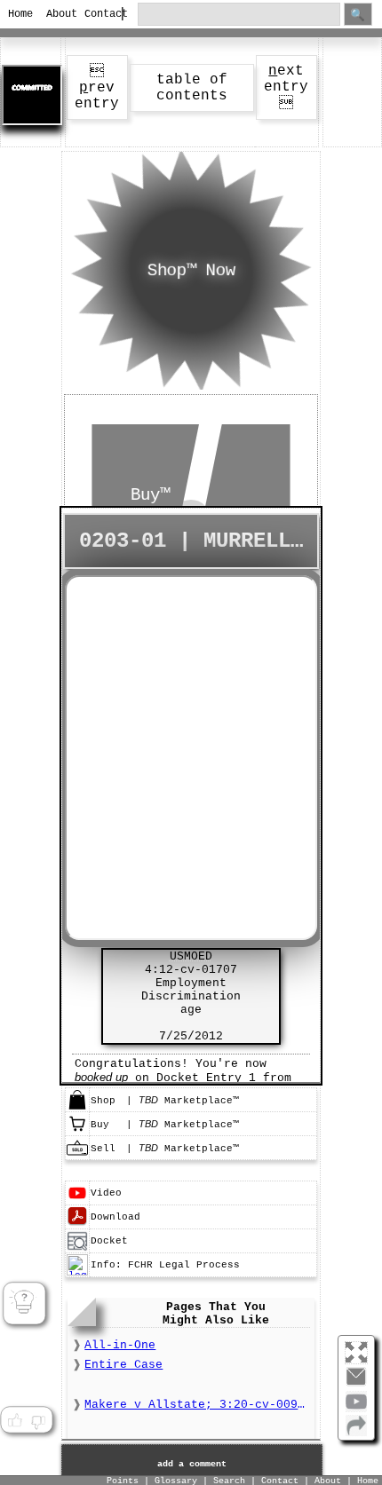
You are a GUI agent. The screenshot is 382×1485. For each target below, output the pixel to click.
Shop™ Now (191, 270)
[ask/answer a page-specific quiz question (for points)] (24, 1303)
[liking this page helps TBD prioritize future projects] (14, 1420)
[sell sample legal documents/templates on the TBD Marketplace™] (77, 1155)
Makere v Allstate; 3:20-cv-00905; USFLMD (196, 1404)
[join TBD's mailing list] (356, 1433)
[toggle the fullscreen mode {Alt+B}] (356, 1351)
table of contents (191, 88)
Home (19, 14)
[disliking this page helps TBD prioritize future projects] (38, 1420)
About (57, 14)
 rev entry (97, 88)
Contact (95, 14)
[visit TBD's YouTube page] (356, 1409)
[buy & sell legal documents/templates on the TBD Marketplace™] (77, 1107)
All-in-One (119, 1345)
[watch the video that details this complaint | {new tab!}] (77, 1201)
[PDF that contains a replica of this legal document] (77, 1225)
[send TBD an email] (356, 1384)
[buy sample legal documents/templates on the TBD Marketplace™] (77, 1131)
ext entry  (286, 87)
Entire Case (123, 1364)
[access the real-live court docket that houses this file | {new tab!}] (77, 1249)
